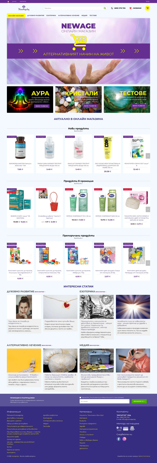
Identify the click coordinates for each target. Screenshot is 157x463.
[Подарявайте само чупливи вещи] (60, 307)
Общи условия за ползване (17, 423)
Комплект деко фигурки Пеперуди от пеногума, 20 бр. (136, 271)
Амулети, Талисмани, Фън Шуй (92, 415)
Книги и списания (86, 434)
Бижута (83, 421)
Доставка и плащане (15, 418)
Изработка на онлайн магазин (133, 456)
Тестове (93, 15)
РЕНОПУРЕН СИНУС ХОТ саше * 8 (137, 164)
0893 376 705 (124, 417)
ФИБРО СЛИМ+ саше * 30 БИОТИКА (20, 217)
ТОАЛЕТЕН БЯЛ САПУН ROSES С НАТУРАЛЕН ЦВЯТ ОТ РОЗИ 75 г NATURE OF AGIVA (136, 218)
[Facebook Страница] (119, 439)
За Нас (14, 1)
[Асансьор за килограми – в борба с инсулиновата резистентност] (24, 360)
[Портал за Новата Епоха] (24, 8)
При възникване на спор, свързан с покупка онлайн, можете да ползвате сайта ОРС (23, 433)
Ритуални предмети (88, 423)
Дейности (84, 448)
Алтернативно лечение (68, 15)
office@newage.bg (129, 419)
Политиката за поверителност (101, 397)
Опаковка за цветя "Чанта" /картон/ (49, 217)
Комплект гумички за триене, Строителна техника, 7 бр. (49, 271)
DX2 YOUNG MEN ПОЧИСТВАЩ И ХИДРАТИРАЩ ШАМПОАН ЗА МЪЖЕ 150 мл (107, 166)
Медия (84, 15)
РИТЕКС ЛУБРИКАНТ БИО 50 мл (108, 216)
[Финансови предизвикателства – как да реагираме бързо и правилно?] (97, 360)
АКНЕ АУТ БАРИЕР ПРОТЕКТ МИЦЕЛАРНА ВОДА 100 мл (78, 164)
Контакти (23, 1)
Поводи (82, 437)
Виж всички (78, 131)
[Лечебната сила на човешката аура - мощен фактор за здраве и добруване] (133, 307)
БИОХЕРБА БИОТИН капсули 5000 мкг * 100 (20, 164)
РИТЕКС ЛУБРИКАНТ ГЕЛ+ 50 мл (78, 216)
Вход (147, 1)
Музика (82, 443)
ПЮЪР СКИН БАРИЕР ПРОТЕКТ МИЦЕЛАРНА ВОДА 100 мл (49, 164)
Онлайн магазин (16, 16)
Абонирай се (138, 401)
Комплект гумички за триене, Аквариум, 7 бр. (78, 271)
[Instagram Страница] (124, 439)
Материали (84, 446)
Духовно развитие (35, 15)
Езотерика (51, 15)
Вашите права (13, 437)
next (148, 156)
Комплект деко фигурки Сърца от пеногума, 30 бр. (107, 271)
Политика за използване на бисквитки (22, 429)
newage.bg (15, 456)
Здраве (82, 426)
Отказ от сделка (13, 439)
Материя (83, 418)
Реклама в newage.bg (15, 415)
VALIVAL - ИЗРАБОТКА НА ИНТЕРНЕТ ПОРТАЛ (21, 443)
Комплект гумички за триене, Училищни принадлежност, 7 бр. (20, 273)
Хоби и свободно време (89, 440)
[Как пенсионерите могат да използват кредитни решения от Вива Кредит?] (133, 360)
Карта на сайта (13, 450)
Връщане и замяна (14, 421)
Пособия (83, 432)
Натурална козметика (88, 429)
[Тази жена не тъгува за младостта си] (24, 307)
